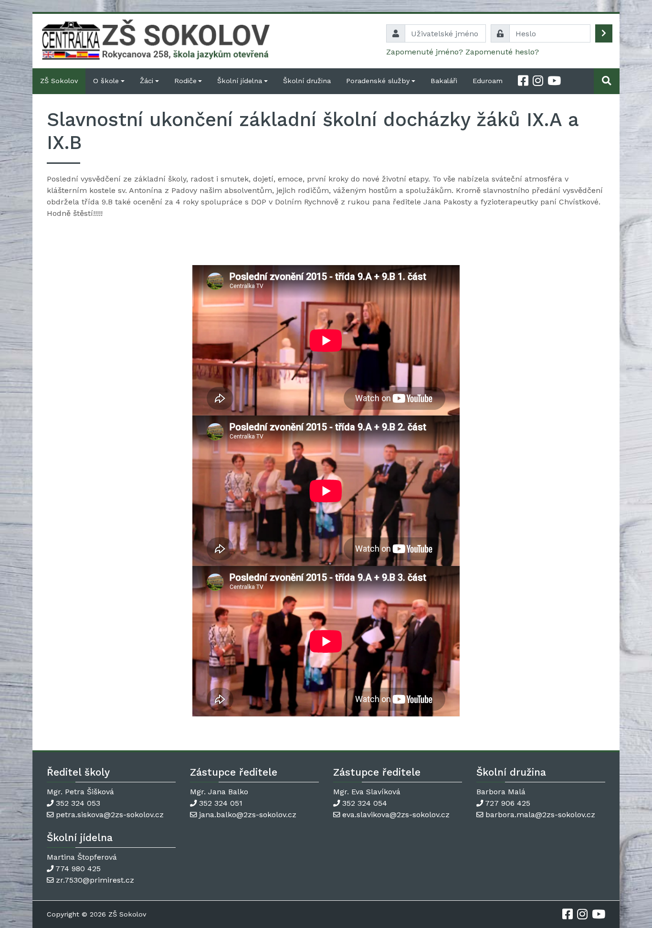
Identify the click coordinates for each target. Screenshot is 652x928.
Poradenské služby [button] (378, 81)
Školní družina (307, 81)
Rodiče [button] (185, 81)
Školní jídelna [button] (239, 81)
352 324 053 (78, 803)
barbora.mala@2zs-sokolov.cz (540, 814)
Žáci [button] (146, 81)
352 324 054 (364, 803)
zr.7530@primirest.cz (95, 880)
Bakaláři (444, 81)
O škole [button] (106, 81)
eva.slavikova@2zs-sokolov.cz (396, 814)
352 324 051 (220, 803)
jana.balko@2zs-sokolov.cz (247, 814)
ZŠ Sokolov (59, 81)
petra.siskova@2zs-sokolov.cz (110, 814)
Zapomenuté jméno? (424, 51)
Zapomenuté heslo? (502, 51)
